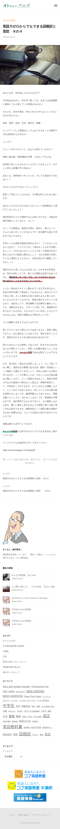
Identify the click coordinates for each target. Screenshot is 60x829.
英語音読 (7, 734)
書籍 (12, 716)
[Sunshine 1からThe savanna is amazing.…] (6, 600)
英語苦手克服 (36, 727)
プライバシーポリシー (41, 815)
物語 (18, 716)
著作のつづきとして (11, 672)
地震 (38, 706)
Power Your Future (32, 696)
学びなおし (12, 711)
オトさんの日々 (9, 20)
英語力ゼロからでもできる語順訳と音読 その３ (26, 478)
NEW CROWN (35, 691)
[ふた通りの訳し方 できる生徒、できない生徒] (6, 588)
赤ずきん (35, 735)
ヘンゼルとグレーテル (27, 700)
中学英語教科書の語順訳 (13, 646)
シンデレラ (46, 697)
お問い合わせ (23, 815)
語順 (15, 734)
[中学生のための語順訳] (6, 611)
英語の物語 (6, 721)
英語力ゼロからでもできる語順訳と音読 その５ (27, 491)
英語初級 (15, 721)
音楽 (41, 735)
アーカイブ (8, 751)
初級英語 (25, 706)
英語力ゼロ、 (36, 460)
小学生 (43, 711)
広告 (5, 656)
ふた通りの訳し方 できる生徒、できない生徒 (33, 587)
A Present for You (39, 686)
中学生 (9, 705)
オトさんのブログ (33, 823)
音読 (48, 734)
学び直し (20, 711)
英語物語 (27, 727)
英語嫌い (35, 721)
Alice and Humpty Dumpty (16, 686)
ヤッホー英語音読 (43, 700)
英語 (46, 716)
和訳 (33, 706)
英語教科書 (12, 727)
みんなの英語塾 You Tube (24, 575)
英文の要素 (38, 716)
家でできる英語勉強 (32, 711)
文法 (5, 716)
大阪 (5, 711)
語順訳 (25, 734)
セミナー (6, 700)
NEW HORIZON (13, 696)
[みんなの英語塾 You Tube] (6, 577)
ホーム (12, 815)
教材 (49, 711)
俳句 (18, 706)
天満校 (6, 651)
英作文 (30, 716)
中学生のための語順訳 (21, 609)
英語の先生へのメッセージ (14, 662)
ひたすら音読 (13, 460)
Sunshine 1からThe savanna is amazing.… (31, 598)
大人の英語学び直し (48, 706)
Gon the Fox (20, 692)
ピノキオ (14, 700)
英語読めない (47, 727)
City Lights (9, 691)
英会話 (24, 716)
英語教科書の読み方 (11, 667)
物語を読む (24, 460)
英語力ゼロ (25, 721)
